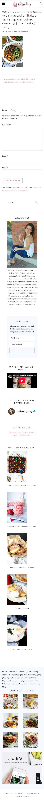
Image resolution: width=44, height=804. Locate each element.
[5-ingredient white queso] (22, 631)
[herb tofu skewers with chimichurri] (30, 740)
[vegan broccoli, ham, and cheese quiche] (30, 702)
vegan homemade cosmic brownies (22, 485)
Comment (6, 125)
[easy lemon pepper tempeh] (10, 721)
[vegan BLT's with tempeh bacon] (10, 740)
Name (5, 156)
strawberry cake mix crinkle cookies (22, 526)
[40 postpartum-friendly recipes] (10, 702)
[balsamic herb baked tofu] (30, 721)
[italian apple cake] (22, 590)
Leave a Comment (21, 31)
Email (5, 168)
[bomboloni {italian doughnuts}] (22, 549)
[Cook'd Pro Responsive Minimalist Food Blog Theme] (22, 784)
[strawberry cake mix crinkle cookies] (22, 508)
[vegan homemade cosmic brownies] (22, 467)
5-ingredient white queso (22, 649)
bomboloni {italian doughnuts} (22, 567)
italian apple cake (22, 608)
